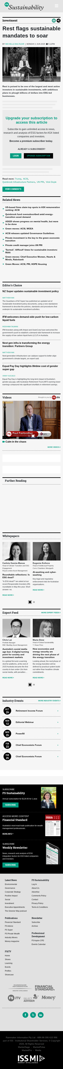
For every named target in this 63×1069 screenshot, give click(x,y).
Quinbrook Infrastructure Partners (18, 182)
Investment (9, 20)
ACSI (25, 179)
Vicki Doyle (51, 182)
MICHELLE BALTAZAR (14, 44)
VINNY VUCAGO (8, 376)
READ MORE (8, 574)
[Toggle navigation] (56, 5)
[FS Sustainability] (24, 6)
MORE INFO (7, 797)
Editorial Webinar (25, 685)
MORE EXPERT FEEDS (50, 594)
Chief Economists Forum (29, 708)
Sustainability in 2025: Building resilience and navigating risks (15, 615)
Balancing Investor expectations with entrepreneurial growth (45, 617)
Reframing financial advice (21, 441)
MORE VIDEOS (53, 447)
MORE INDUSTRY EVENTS (48, 664)
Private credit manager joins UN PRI (23, 245)
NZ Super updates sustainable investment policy (30, 291)
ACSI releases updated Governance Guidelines (29, 233)
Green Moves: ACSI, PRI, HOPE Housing (26, 264)
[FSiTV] (56, 397)
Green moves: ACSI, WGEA (19, 228)
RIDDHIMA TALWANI (10, 326)
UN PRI (40, 182)
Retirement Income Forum (29, 673)
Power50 (20, 696)
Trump (18, 179)
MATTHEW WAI (8, 298)
